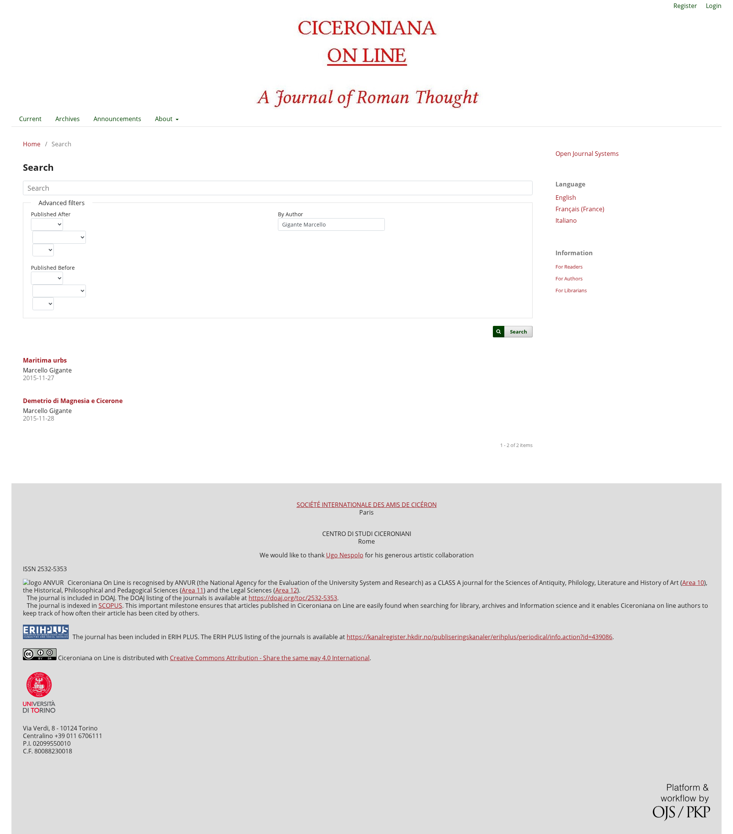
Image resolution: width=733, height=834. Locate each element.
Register (685, 6)
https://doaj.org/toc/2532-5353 (293, 598)
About (164, 119)
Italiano (566, 220)
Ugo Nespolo (344, 555)
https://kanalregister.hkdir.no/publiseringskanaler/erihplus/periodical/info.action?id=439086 (479, 637)
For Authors (569, 278)
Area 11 (192, 590)
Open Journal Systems (587, 153)
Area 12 (286, 590)
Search (518, 331)
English (565, 197)
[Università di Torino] (39, 714)
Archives (67, 119)
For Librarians (571, 290)
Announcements (117, 119)
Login (714, 6)
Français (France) (579, 209)
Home (31, 144)
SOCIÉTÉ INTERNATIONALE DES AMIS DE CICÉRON (367, 504)
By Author (290, 214)
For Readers (569, 266)
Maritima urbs (45, 360)
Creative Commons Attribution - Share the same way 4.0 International (270, 658)
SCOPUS (110, 605)
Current (30, 119)
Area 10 (693, 582)
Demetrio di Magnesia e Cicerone (73, 401)
